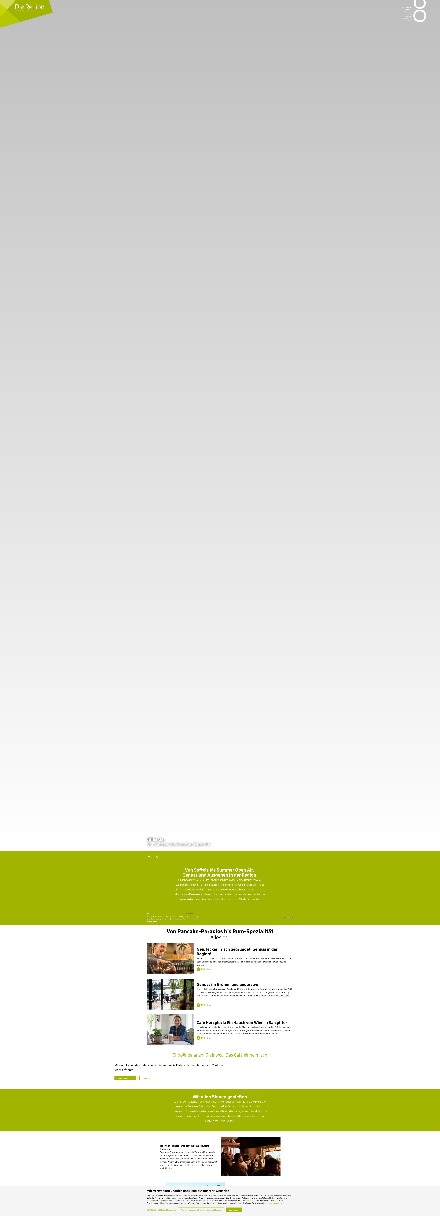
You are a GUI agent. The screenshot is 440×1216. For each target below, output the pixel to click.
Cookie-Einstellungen (167, 1210)
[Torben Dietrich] (148, 914)
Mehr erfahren (123, 1069)
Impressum (151, 1210)
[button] (149, 856)
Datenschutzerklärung (272, 1203)
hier (171, 1168)
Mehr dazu (206, 969)
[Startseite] (29, 8)
